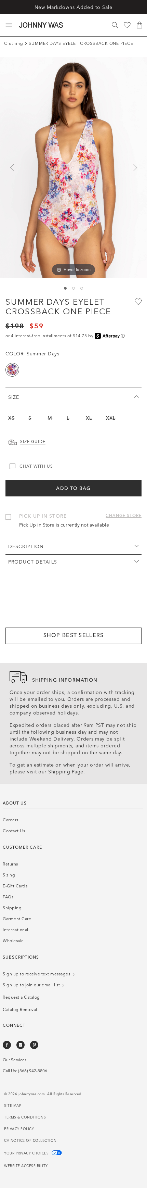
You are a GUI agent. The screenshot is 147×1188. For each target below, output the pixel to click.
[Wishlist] (127, 25)
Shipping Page (65, 772)
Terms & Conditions (25, 1117)
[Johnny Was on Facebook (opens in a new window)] (7, 1045)
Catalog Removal (20, 1009)
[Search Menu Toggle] (114, 25)
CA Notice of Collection (30, 1141)
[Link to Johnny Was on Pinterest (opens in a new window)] (34, 1045)
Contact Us (14, 831)
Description (26, 546)
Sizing (9, 875)
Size (13, 397)
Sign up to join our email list (32, 985)
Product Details (32, 562)
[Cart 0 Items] (139, 25)
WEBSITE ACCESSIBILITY (26, 1166)
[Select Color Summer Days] (12, 370)
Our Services (14, 1060)
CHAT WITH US (36, 466)
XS (11, 418)
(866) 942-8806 (32, 1071)
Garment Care (17, 919)
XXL (111, 418)
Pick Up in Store (43, 516)
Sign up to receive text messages (37, 974)
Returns (10, 864)
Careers (10, 820)
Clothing (13, 43)
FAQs (8, 897)
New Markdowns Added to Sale (74, 7)
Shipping (12, 908)
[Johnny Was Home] (41, 25)
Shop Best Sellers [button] (73, 635)
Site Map (12, 1106)
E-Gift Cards (15, 886)
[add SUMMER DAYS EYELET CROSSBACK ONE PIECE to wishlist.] (137, 301)
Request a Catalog (21, 997)
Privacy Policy (19, 1129)
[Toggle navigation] (9, 25)
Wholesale (13, 940)
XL (89, 418)
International (15, 929)
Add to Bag (73, 488)
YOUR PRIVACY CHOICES (27, 1153)
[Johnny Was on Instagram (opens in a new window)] (20, 1045)
